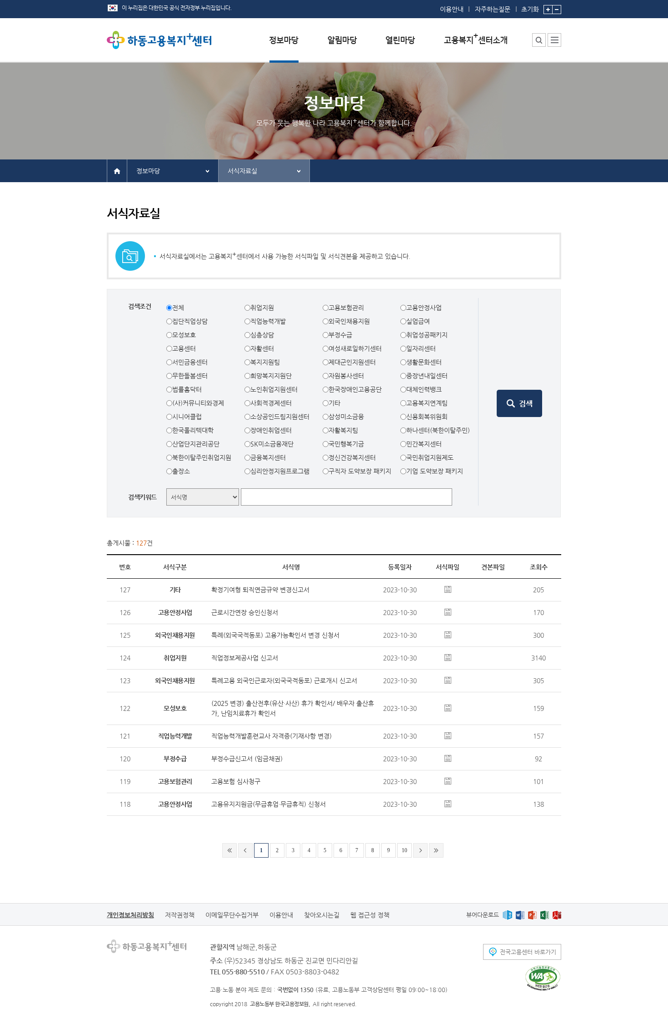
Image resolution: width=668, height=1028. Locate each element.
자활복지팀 (343, 430)
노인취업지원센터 (274, 389)
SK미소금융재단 (272, 443)
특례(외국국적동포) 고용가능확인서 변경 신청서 (275, 635)
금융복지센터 (268, 457)
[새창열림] (507, 914)
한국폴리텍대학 (193, 430)
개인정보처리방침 (130, 915)
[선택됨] (284, 47)
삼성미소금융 (346, 416)
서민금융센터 (190, 362)
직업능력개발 (268, 321)
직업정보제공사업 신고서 (244, 657)
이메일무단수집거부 (232, 915)
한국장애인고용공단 (355, 389)
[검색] (519, 403)
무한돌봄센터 (190, 375)
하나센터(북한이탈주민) (438, 430)
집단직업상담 (190, 321)
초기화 (530, 9)
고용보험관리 (346, 307)
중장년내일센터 (427, 375)
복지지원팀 (265, 362)
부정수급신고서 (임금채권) (247, 758)
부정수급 (340, 334)
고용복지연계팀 (427, 403)
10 (404, 850)
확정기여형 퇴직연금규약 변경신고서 (260, 589)
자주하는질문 (492, 9)
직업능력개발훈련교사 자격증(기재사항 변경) (271, 736)
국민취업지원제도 (430, 457)
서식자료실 (242, 170)
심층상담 (262, 334)
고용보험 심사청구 (235, 781)
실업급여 (418, 321)
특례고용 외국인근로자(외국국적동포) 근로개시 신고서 (284, 680)
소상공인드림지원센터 (279, 416)
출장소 (181, 471)
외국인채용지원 (349, 321)
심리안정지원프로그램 (279, 471)
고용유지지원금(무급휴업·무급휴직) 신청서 (268, 804)
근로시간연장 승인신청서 (244, 612)
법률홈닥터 (187, 389)
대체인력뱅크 (424, 389)
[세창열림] (542, 978)
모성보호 (184, 334)
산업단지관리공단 (195, 443)
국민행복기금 (346, 443)
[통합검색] (539, 40)
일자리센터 (421, 348)
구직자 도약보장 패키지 (360, 471)
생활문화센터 (424, 362)
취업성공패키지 (427, 334)
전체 (178, 307)
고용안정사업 (424, 307)
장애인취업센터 (271, 430)
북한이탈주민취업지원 (201, 457)
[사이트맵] (554, 40)
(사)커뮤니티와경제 (198, 403)
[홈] (117, 170)
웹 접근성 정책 (369, 915)
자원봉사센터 (346, 375)
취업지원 (262, 307)
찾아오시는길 (321, 915)
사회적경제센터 (271, 403)
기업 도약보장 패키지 (434, 471)
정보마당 (148, 170)
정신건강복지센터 (352, 457)
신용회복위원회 (427, 416)
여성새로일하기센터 (355, 348)
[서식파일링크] (447, 588)
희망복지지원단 (271, 375)
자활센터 (262, 348)
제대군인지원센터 (352, 362)
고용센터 (184, 348)
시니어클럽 (187, 416)
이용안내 (452, 9)
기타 (334, 403)
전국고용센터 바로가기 (528, 952)
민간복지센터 (424, 443)
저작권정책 (179, 915)
